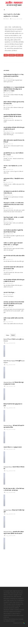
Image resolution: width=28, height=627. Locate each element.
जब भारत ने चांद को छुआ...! (9, 292)
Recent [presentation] (13, 335)
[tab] (7, 335)
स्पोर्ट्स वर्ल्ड (6, 18)
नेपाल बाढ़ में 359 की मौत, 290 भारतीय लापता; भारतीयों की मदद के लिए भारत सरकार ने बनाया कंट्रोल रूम (14, 204)
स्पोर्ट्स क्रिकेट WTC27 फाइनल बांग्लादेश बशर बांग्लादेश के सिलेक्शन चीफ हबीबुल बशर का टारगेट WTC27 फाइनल (14, 89)
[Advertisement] (14, 565)
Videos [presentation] (7, 335)
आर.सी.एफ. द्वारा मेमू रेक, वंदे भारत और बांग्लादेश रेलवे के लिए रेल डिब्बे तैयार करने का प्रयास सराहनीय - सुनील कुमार (14, 303)
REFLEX (21, 623)
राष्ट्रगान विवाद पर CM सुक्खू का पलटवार (13, 447)
